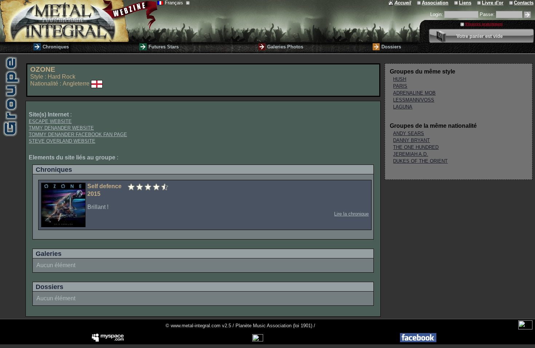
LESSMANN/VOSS (413, 100)
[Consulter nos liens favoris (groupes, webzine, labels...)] (456, 2)
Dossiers (391, 47)
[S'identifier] (527, 14)
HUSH (399, 79)
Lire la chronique (351, 214)
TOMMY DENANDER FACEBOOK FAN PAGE (78, 134)
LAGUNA (402, 107)
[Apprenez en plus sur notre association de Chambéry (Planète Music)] (419, 2)
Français (174, 2)
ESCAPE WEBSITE (50, 121)
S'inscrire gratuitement (484, 24)
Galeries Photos (285, 47)
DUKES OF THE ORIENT (420, 161)
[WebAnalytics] (525, 328)
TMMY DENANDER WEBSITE (61, 128)
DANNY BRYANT (411, 140)
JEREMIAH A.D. (410, 154)
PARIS (400, 86)
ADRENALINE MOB (414, 93)
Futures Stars (163, 47)
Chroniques (56, 47)
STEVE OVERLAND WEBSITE (62, 141)
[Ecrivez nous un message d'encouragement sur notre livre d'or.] (479, 2)
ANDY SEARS (408, 133)
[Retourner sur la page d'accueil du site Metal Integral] (78, 21)
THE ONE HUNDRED (416, 147)
